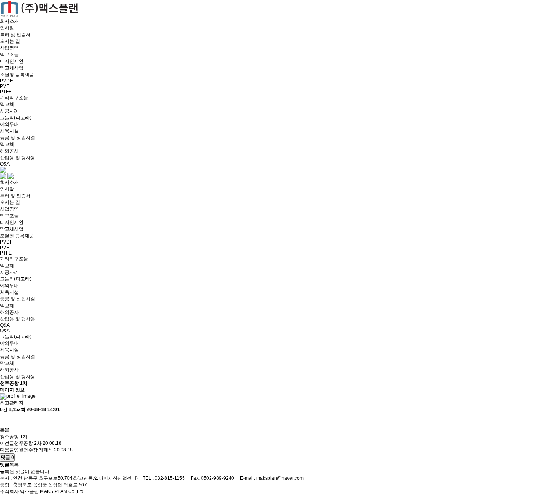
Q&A (5, 164)
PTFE (6, 92)
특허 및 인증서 (15, 34)
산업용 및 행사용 (17, 157)
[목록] (4, 420)
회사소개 (9, 21)
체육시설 (9, 131)
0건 (3, 409)
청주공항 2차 (28, 443)
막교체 (7, 104)
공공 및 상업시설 (17, 137)
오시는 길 (10, 41)
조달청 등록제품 (17, 74)
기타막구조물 (14, 97)
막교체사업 (11, 68)
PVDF (6, 81)
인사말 (7, 28)
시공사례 (9, 111)
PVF (4, 86)
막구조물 (9, 54)
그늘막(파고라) (15, 117)
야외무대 (9, 124)
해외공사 (9, 151)
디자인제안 (11, 61)
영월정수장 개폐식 (33, 450)
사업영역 (9, 48)
